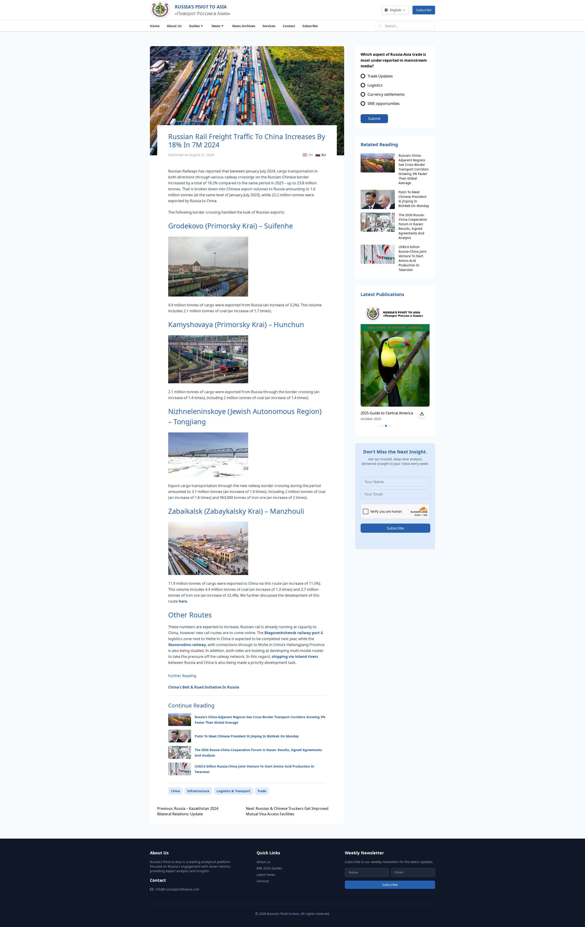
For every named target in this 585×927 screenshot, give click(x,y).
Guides (194, 26)
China (175, 791)
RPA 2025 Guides (269, 868)
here (183, 601)
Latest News (266, 874)
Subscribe (423, 10)
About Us (174, 26)
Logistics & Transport (233, 791)
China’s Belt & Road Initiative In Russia (203, 687)
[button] (382, 425)
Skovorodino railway (187, 644)
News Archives (243, 26)
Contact (289, 26)
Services (269, 26)
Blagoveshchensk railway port (292, 632)
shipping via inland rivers (295, 656)
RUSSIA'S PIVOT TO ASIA (201, 7)
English (395, 10)
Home (155, 26)
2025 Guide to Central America (387, 413)
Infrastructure (198, 791)
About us (263, 862)
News (216, 26)
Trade (262, 791)
